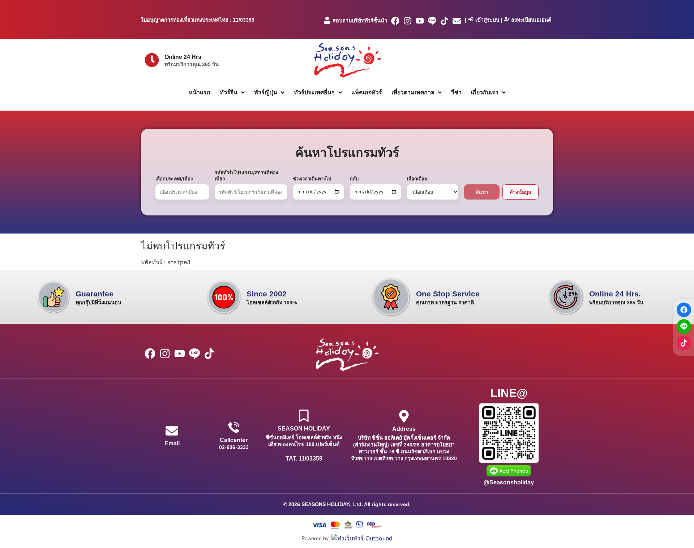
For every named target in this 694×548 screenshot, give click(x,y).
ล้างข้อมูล (520, 192)
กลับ (354, 178)
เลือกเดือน (417, 178)
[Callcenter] (233, 427)
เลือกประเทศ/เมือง (174, 178)
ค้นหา (481, 192)
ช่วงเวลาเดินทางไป (312, 178)
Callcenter (234, 440)
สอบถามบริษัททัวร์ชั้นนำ (360, 20)
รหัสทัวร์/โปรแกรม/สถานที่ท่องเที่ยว (246, 175)
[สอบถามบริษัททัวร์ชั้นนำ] (327, 20)
